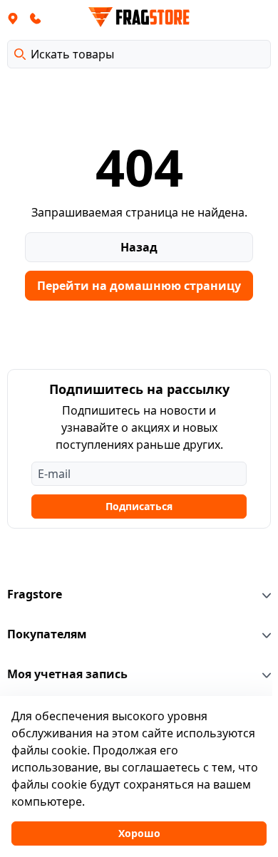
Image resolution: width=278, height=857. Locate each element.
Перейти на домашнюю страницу (139, 286)
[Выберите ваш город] (13, 17)
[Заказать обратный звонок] (35, 17)
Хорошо (139, 833)
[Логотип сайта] (139, 17)
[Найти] (20, 54)
